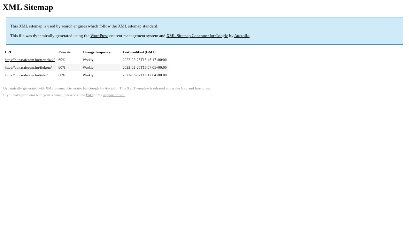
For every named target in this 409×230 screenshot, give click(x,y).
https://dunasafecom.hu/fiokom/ (28, 67)
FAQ (89, 95)
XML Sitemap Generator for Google (197, 35)
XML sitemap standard (137, 26)
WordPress (99, 35)
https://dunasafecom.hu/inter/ (26, 75)
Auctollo (242, 35)
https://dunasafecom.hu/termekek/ (30, 60)
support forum (114, 95)
